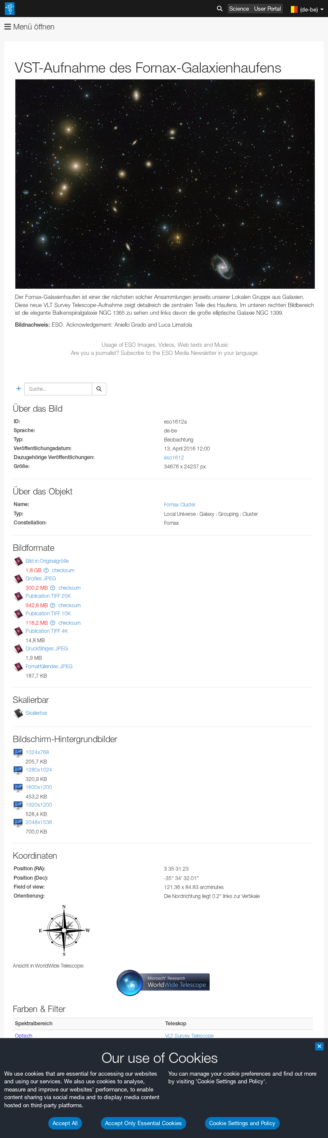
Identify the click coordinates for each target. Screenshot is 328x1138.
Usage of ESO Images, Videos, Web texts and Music (165, 344)
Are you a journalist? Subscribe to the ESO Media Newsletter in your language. (165, 352)
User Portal (267, 8)
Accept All (65, 1123)
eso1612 (174, 457)
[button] (46, 570)
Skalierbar (36, 713)
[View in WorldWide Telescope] (163, 982)
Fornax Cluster (180, 504)
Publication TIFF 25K (48, 596)
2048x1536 (39, 822)
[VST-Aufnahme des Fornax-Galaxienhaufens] (165, 184)
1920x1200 (39, 805)
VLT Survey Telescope (189, 1036)
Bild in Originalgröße (47, 561)
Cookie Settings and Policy (242, 1123)
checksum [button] (62, 570)
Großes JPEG (41, 578)
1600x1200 (39, 787)
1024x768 (37, 752)
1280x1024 (39, 769)
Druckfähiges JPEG (47, 649)
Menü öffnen (33, 26)
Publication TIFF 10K (48, 613)
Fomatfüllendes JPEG (49, 666)
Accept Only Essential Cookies (143, 1123)
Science (239, 8)
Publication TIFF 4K (47, 631)
